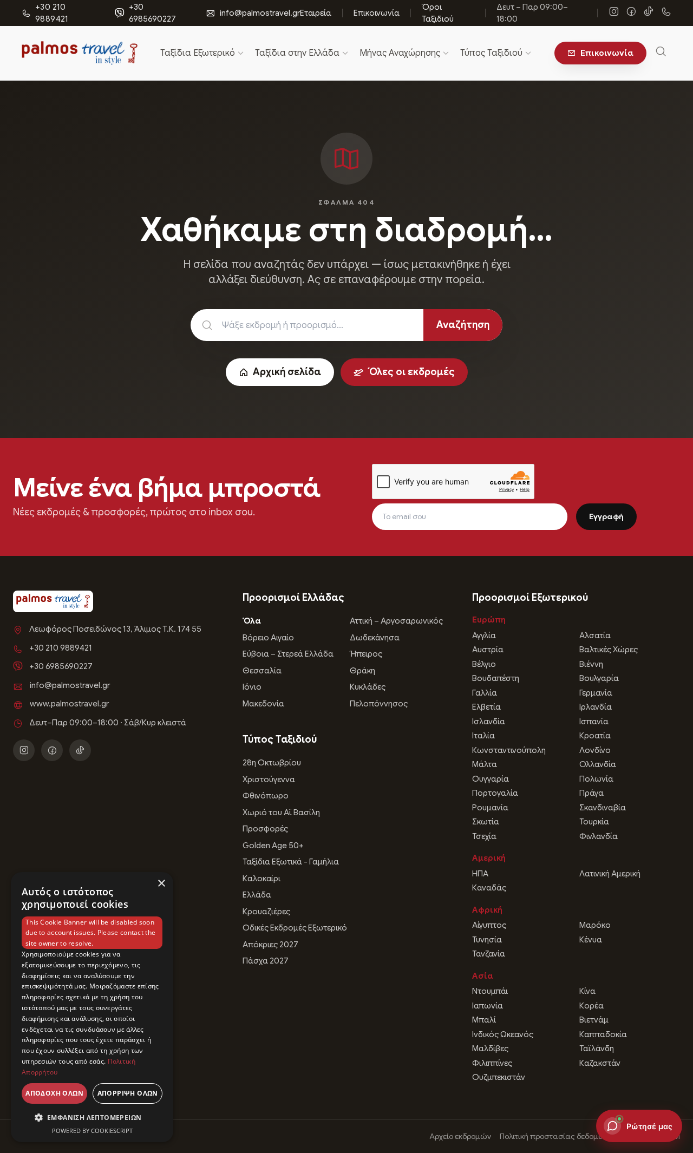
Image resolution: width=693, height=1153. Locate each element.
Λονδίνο (595, 750)
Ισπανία (594, 721)
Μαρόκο (595, 925)
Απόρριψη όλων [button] (127, 1093)
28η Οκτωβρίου (272, 763)
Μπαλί (484, 1020)
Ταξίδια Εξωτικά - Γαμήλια (291, 862)
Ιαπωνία (487, 1006)
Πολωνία (596, 779)
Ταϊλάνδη (596, 1048)
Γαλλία (484, 693)
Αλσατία (595, 635)
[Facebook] (631, 13)
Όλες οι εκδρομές (411, 372)
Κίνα (587, 991)
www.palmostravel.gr (69, 704)
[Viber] (666, 13)
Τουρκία (594, 822)
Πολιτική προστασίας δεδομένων (558, 1136)
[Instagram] (614, 13)
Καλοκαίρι (261, 878)
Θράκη (362, 671)
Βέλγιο (484, 664)
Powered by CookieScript (92, 1130)
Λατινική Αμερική (609, 874)
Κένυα (590, 940)
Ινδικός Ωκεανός (502, 1034)
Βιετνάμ (594, 1020)
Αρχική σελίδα (287, 372)
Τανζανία (488, 954)
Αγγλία (484, 635)
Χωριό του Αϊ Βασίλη (281, 812)
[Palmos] (80, 53)
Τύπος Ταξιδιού (491, 53)
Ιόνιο (252, 687)
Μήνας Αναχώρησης (399, 53)
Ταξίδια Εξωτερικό (197, 53)
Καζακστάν (599, 1063)
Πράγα (591, 793)
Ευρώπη (489, 620)
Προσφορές (265, 829)
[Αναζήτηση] (661, 53)
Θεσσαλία (262, 671)
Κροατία (595, 736)
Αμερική (489, 858)
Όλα (252, 621)
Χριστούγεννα (269, 779)
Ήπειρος (366, 654)
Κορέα (591, 1006)
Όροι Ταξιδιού (438, 13)
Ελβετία (486, 707)
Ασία (482, 976)
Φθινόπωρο (266, 796)
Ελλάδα (257, 895)
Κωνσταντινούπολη (509, 750)
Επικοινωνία (377, 13)
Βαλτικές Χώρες (608, 649)
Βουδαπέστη (495, 678)
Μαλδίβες (490, 1048)
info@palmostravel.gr (260, 13)
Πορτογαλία (495, 793)
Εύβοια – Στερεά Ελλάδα (288, 654)
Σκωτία (485, 822)
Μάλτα (484, 764)
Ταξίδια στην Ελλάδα (297, 53)
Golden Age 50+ (273, 845)
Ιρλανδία (595, 707)
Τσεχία (484, 836)
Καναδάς (489, 888)
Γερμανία (595, 693)
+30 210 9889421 (60, 648)
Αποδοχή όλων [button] (54, 1093)
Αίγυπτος (489, 925)
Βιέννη (591, 664)
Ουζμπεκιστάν (498, 1077)
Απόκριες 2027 (270, 944)
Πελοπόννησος (379, 704)
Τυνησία (487, 940)
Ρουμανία (490, 808)
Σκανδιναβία (602, 808)
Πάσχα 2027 (266, 961)
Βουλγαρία (599, 678)
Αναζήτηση (462, 325)
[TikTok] (648, 13)
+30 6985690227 (152, 13)
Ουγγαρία (490, 779)
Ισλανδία (488, 721)
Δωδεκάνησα (375, 638)
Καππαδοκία (603, 1034)
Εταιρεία (315, 13)
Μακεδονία (263, 704)
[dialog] (92, 1007)
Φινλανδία (598, 836)
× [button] (161, 884)
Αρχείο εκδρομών (460, 1136)
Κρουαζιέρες (266, 911)
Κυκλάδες (367, 687)
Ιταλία (483, 736)
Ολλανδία (597, 764)
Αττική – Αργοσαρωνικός (396, 621)
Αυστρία (488, 649)
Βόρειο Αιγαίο (268, 638)
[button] (92, 1117)
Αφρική (487, 910)
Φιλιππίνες (492, 1063)
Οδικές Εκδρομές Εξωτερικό (295, 928)
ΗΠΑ (480, 874)
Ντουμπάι (490, 991)
